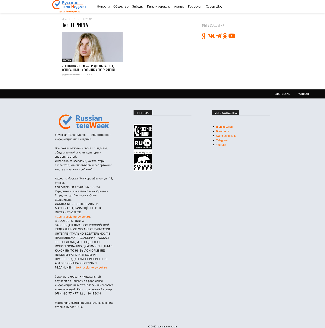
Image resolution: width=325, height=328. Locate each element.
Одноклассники (226, 135)
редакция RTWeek (71, 74)
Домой (66, 19)
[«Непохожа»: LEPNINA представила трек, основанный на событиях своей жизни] (92, 47)
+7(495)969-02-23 (87, 187)
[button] (268, 6)
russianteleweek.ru (69, 11)
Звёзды (67, 60)
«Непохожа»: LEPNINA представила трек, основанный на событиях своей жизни (88, 68)
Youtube (221, 144)
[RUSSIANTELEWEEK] (69, 4)
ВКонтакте (222, 131)
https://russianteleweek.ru (72, 216)
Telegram (222, 140)
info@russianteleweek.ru (90, 267)
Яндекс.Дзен (224, 126)
